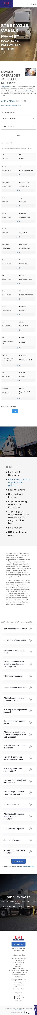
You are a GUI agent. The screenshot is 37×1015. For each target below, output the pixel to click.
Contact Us (18, 944)
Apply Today (18, 861)
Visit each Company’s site (10, 901)
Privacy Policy (18, 1009)
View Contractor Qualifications (11, 105)
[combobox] (30, 1013)
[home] (6, 3)
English (28, 1013)
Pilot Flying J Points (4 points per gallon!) (19, 482)
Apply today (5, 87)
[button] (31, 3)
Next (14, 411)
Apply (18, 175)
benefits (29, 91)
